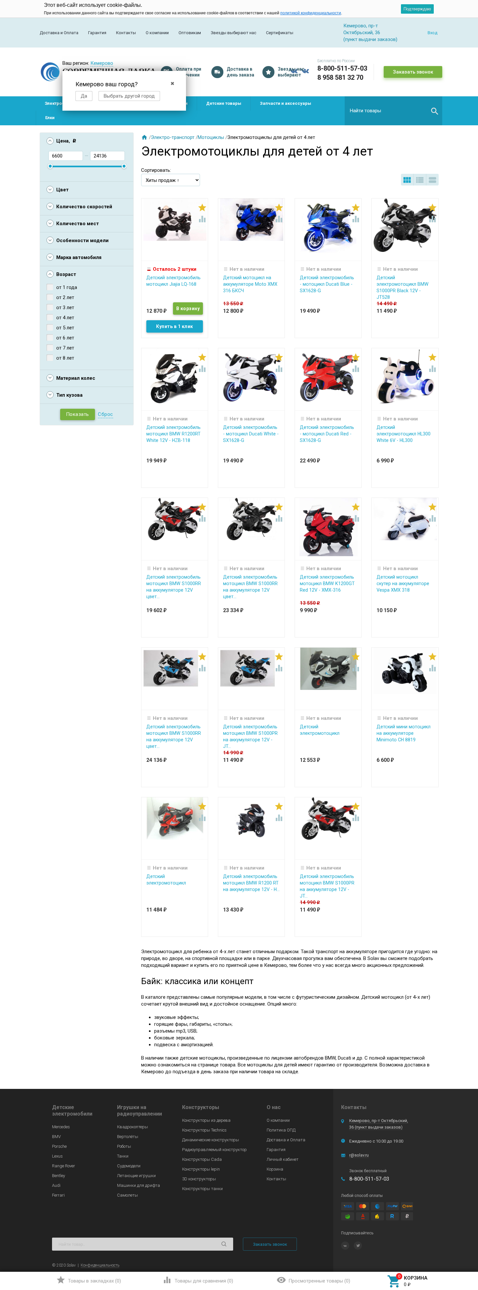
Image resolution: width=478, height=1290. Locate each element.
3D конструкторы (199, 1178)
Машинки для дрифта (138, 1185)
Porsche (59, 1146)
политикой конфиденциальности (310, 13)
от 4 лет (65, 318)
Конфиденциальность (100, 1265)
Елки (50, 117)
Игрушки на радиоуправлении (139, 1110)
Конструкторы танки (202, 1188)
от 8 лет (65, 358)
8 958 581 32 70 (340, 77)
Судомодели (128, 1165)
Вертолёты (127, 1136)
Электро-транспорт (172, 137)
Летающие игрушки (136, 1175)
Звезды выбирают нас (233, 32)
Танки (122, 1156)
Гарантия (97, 32)
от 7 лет (65, 348)
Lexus (57, 1156)
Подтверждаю (417, 9)
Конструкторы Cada (202, 1159)
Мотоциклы (211, 137)
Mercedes (61, 1126)
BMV (56, 1136)
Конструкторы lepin (201, 1169)
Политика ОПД (281, 1130)
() (88, 1280)
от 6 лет (65, 338)
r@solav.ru (359, 1155)
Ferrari (58, 1195)
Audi (56, 1185)
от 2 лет (65, 297)
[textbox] (393, 110)
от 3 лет (65, 307)
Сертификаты (279, 32)
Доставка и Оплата (59, 32)
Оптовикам (190, 32)
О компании (157, 32)
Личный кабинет (283, 1159)
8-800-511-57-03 (342, 68)
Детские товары (223, 103)
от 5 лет (65, 328)
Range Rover (63, 1165)
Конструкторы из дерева (206, 1120)
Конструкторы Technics (204, 1130)
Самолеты (127, 1195)
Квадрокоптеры (132, 1126)
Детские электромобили (72, 1110)
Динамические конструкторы (210, 1139)
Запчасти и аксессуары (285, 103)
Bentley (58, 1175)
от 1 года (66, 287)
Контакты (126, 32)
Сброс (105, 414)
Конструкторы (200, 1107)
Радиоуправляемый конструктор (214, 1149)
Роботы (124, 1146)
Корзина (275, 1169)
